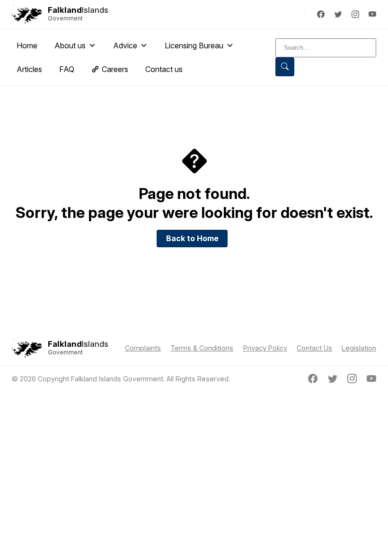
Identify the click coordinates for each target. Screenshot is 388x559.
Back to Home (192, 238)
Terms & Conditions (201, 348)
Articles (29, 69)
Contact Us (314, 348)
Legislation (359, 348)
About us (70, 45)
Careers (115, 69)
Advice (125, 45)
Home (27, 45)
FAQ (66, 69)
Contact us (164, 69)
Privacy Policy (265, 348)
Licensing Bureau (194, 45)
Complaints (143, 348)
